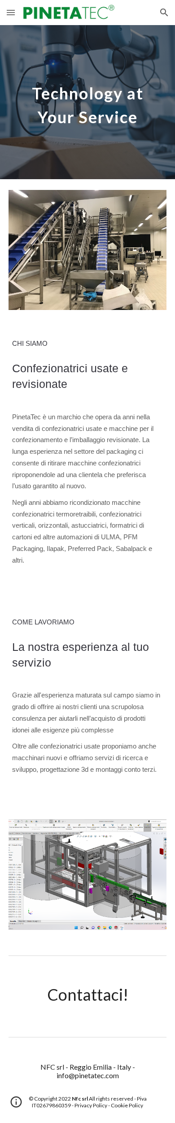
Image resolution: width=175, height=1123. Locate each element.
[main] (87, 102)
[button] (11, 12)
